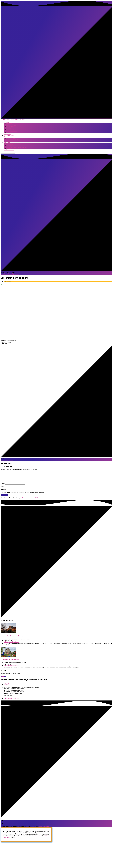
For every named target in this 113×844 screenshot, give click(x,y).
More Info (6, 683)
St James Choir (11, 138)
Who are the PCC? (11, 125)
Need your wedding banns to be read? (17, 147)
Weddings (9, 145)
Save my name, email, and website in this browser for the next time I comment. (23, 492)
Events (6, 274)
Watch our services (9, 150)
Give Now (3, 676)
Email (2, 486)
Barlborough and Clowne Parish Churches (13, 119)
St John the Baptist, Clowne (10, 659)
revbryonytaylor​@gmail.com (11, 642)
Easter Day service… (13, 274)
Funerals (9, 148)
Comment (4, 481)
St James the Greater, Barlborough (12, 636)
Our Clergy (9, 123)
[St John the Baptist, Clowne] (8, 656)
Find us (9, 128)
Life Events (7, 142)
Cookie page (37, 836)
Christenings (10, 144)
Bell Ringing (10, 141)
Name (3, 483)
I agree (12, 837)
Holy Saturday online (7, 460)
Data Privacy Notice (12, 131)
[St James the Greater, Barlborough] (8, 633)
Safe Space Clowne (9, 135)
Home (2, 274)
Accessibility (10, 129)
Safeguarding (7, 134)
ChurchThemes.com (44, 826)
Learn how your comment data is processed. (34, 498)
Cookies (9, 132)
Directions (6, 684)
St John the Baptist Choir (13, 140)
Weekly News (10, 126)
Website (3, 489)
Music (5, 137)
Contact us (6, 122)
